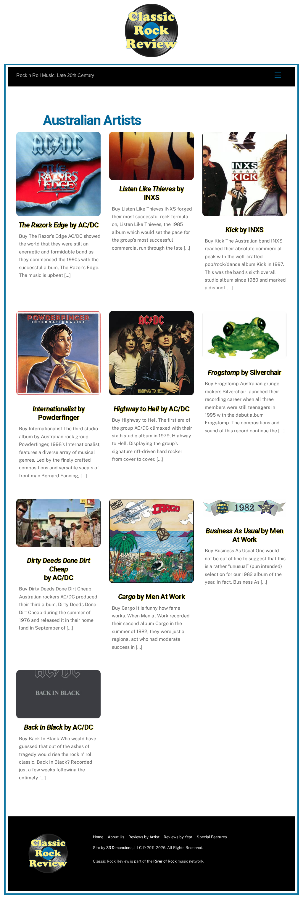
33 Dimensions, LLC (124, 847)
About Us (116, 837)
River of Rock (165, 861)
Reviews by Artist (143, 837)
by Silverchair (244, 372)
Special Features (212, 837)
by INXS (151, 193)
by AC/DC (58, 225)
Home (98, 837)
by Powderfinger (59, 413)
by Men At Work (151, 597)
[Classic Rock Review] (48, 872)
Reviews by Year (178, 837)
